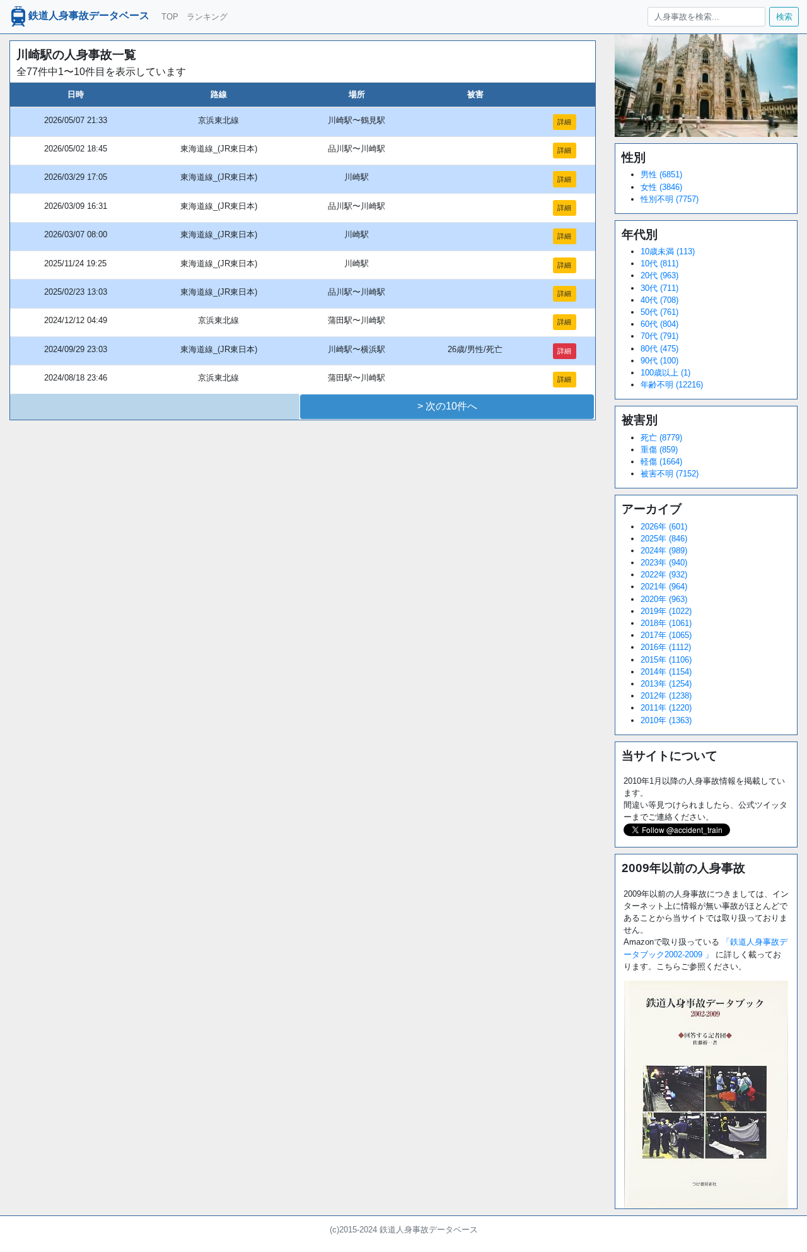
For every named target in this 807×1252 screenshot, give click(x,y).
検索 (784, 16)
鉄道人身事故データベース (88, 16)
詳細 (564, 122)
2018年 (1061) (666, 623)
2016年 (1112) (666, 647)
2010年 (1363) (666, 720)
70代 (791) (659, 336)
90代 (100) (659, 360)
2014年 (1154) (666, 671)
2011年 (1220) (666, 707)
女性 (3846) (661, 187)
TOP (169, 16)
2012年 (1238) (666, 695)
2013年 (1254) (666, 683)
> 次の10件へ (447, 406)
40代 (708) (659, 300)
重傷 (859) (659, 449)
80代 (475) (659, 348)
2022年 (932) (664, 574)
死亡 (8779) (661, 437)
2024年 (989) (664, 550)
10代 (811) (659, 263)
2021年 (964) (664, 586)
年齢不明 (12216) (672, 384)
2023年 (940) (664, 562)
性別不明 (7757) (670, 199)
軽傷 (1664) (661, 461)
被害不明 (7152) (670, 473)
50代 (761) (659, 312)
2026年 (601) (664, 526)
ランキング (207, 16)
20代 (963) (659, 275)
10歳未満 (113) (668, 251)
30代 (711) (659, 288)
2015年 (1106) (666, 659)
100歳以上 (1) (665, 372)
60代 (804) (659, 324)
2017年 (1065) (666, 635)
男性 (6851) (661, 174)
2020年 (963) (664, 599)
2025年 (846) (664, 538)
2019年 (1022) (666, 611)
